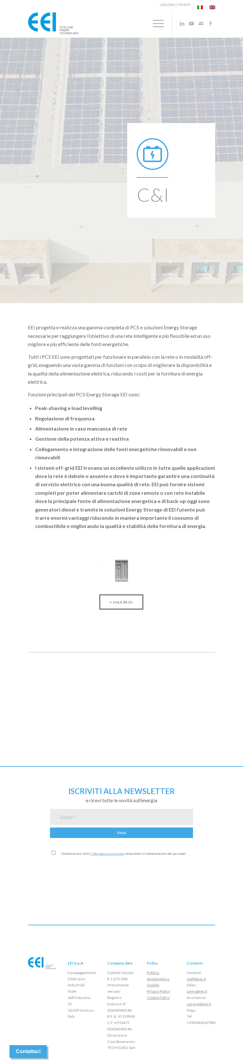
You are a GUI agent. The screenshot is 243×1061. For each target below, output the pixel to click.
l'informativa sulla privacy (107, 853)
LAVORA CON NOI (175, 5)
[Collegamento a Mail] (201, 23)
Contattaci (28, 1051)
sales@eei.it (197, 991)
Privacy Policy (158, 991)
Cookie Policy (158, 997)
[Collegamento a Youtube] (191, 23)
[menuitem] (175, 4)
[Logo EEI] (53, 23)
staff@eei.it (196, 979)
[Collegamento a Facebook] (210, 23)
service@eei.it (199, 1004)
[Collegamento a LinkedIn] (182, 23)
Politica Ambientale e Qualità (158, 979)
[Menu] (155, 23)
